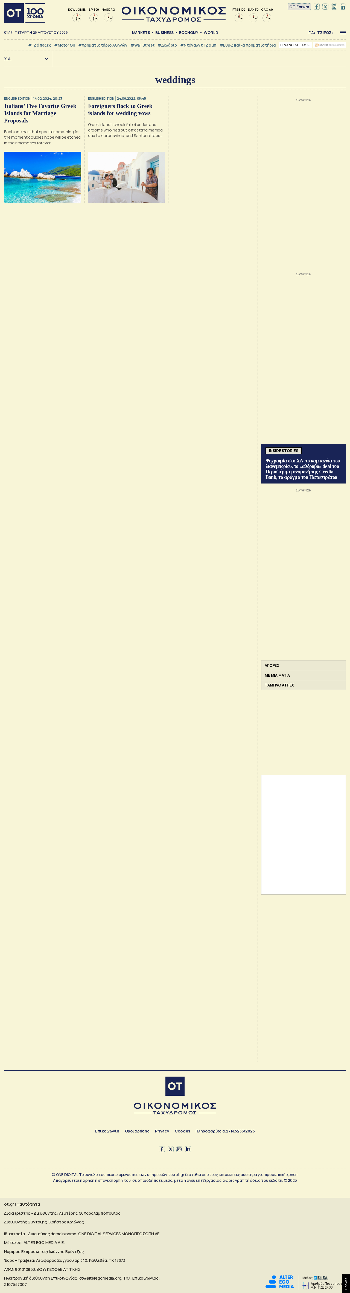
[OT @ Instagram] (334, 7)
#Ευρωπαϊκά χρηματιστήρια (248, 45)
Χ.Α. (8, 59)
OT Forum (299, 7)
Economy (188, 32)
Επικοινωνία (107, 1131)
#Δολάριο (167, 45)
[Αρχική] (24, 13)
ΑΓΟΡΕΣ (272, 665)
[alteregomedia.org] (280, 1286)
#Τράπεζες (39, 45)
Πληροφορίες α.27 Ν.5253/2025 (225, 1131)
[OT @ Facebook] (317, 7)
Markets (141, 32)
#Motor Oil (64, 45)
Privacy (162, 1131)
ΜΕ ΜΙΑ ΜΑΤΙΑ (277, 675)
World (211, 32)
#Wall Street (142, 45)
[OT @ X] (325, 7)
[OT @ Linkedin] (343, 7)
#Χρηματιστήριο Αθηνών (102, 45)
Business (164, 32)
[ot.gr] (174, 20)
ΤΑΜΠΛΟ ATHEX (279, 685)
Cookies (182, 1131)
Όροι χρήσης (137, 1131)
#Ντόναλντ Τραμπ (198, 45)
